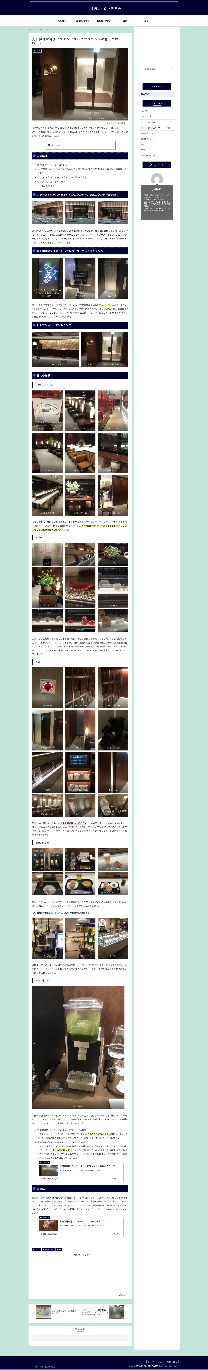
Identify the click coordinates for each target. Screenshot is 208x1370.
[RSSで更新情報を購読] (158, 216)
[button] (172, 69)
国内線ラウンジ (50, 1249)
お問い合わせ (172, 1362)
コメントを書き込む (80, 1338)
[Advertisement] (56, 1274)
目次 (54, 145)
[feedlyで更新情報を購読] (155, 216)
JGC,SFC (38, 1249)
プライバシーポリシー (156, 1362)
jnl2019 (157, 189)
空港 (60, 1249)
